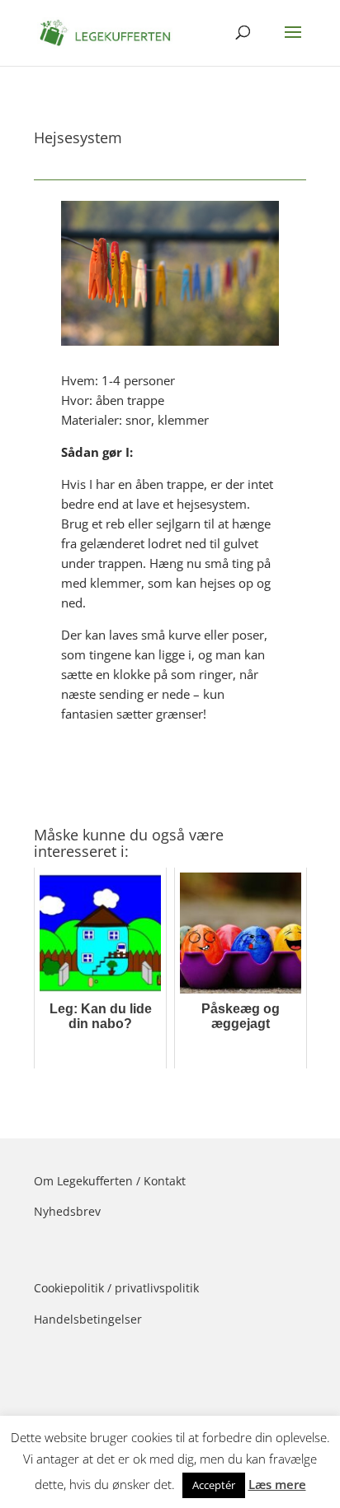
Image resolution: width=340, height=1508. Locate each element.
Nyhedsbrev (67, 1211)
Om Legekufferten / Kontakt (110, 1181)
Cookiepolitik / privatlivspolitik (116, 1288)
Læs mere (277, 1484)
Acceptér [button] (213, 1485)
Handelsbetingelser (88, 1319)
